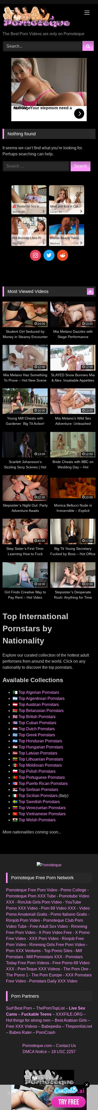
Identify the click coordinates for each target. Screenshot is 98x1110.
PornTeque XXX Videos (39, 969)
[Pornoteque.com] (40, 18)
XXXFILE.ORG (69, 1014)
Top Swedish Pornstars (39, 802)
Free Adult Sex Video (49, 926)
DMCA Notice (35, 1052)
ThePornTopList (50, 1008)
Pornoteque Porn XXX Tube (31, 896)
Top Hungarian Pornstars (41, 747)
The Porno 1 (17, 975)
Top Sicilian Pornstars (38, 795)
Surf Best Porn (19, 1008)
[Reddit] (62, 255)
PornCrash (45, 1032)
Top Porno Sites (58, 951)
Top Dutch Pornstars (37, 729)
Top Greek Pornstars (37, 735)
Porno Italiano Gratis (69, 914)
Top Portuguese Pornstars (42, 777)
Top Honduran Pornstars (40, 741)
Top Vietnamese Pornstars (42, 814)
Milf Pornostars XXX (44, 957)
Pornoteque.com (37, 1045)
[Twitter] (49, 255)
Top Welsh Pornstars (37, 820)
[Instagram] (35, 255)
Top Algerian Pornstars (39, 692)
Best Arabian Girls (71, 1020)
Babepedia (51, 1026)
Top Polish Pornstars (37, 771)
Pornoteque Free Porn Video (31, 890)
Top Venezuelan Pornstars (42, 808)
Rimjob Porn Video (23, 920)
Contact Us (66, 1045)
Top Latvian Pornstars (38, 753)
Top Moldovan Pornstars (40, 765)
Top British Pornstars (37, 717)
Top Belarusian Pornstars (41, 710)
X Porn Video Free (55, 932)
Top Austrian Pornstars (39, 704)
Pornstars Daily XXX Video (53, 981)
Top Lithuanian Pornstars (41, 759)
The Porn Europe (46, 975)
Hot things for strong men (28, 1020)
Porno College (73, 890)
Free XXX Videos (21, 1026)
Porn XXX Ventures (23, 951)
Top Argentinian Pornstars (42, 698)
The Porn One (75, 969)
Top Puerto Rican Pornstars (43, 783)
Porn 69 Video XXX (58, 908)
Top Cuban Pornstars (37, 723)
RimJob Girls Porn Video (40, 902)
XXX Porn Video (44, 938)
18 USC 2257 (63, 1052)
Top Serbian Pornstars (38, 789)
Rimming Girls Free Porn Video (57, 945)
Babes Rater (20, 1032)
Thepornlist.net (78, 1026)
